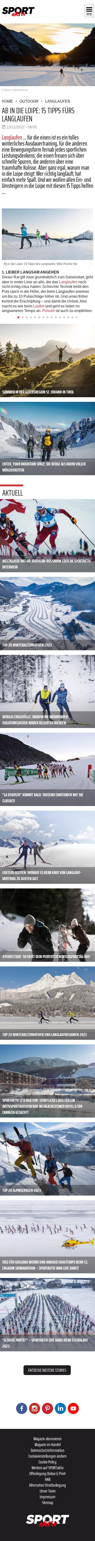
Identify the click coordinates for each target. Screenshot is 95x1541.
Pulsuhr (48, 311)
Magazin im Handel (48, 1444)
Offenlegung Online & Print (47, 1473)
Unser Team (48, 1491)
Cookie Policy (47, 1462)
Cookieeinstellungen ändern (47, 1456)
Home (7, 101)
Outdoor (29, 101)
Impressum (47, 1496)
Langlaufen (57, 101)
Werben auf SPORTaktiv (48, 1467)
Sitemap (47, 1502)
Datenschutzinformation (47, 1450)
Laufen (39, 306)
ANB (47, 1479)
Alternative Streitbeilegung (47, 1485)
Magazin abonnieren (47, 1438)
